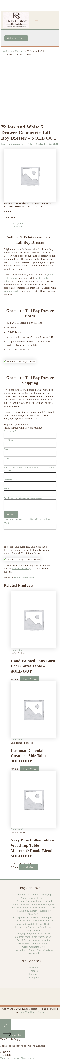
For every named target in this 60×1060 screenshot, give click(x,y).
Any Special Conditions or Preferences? (23, 498)
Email (6, 449)
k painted (13, 278)
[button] (16, 38)
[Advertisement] (30, 89)
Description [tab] (17, 223)
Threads (33, 971)
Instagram (33, 977)
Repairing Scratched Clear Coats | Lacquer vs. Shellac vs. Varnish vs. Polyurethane (33, 927)
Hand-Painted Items (24, 577)
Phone (6, 458)
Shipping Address (12, 480)
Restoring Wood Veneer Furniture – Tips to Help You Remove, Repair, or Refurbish (33, 910)
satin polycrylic (12, 291)
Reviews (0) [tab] (17, 226)
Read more (30, 679)
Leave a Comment (11, 144)
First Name (10, 431)
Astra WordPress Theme (31, 1012)
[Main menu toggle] (36, 20)
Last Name (10, 440)
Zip (6, 489)
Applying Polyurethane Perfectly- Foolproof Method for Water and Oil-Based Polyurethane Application (33, 936)
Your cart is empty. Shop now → (17, 1058)
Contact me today (21, 568)
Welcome (8, 51)
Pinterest (33, 974)
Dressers (19, 51)
